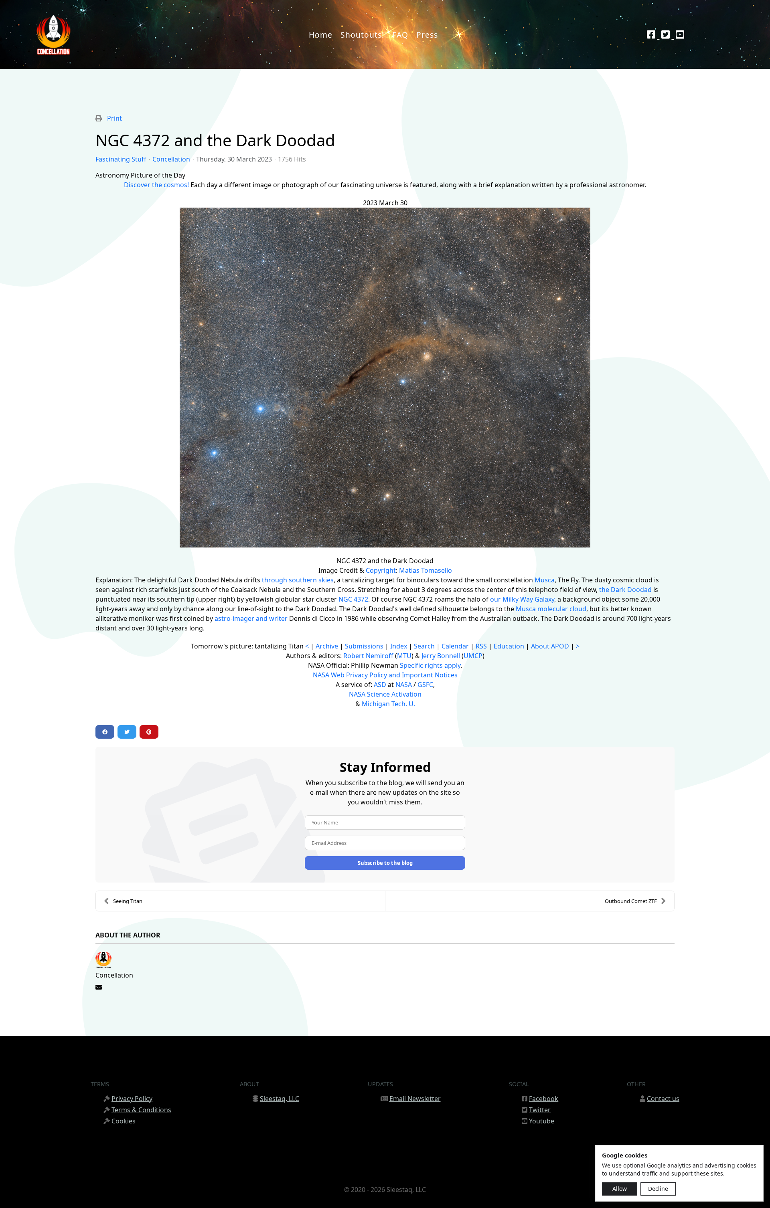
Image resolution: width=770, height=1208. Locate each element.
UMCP (473, 655)
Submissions (364, 646)
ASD (380, 684)
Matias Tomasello (425, 570)
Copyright (381, 570)
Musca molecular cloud (551, 608)
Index (398, 646)
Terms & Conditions (141, 1109)
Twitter (540, 1109)
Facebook (543, 1098)
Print (114, 118)
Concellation (171, 159)
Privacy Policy (131, 1098)
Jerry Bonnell (440, 655)
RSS (481, 646)
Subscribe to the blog (385, 863)
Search (424, 646)
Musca (545, 580)
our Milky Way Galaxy (522, 599)
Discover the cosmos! (156, 184)
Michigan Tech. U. (388, 703)
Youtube (541, 1121)
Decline (658, 1188)
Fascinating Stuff (120, 159)
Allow (619, 1188)
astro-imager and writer (251, 618)
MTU (404, 655)
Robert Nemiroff (368, 655)
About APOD (550, 646)
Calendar (455, 646)
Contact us (663, 1098)
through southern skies (298, 580)
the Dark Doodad (625, 589)
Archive (327, 646)
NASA (403, 684)
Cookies (123, 1121)
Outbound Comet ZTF (631, 901)
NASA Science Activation (385, 694)
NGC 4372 (353, 599)
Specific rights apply (430, 665)
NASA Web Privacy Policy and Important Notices (385, 675)
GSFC (425, 684)
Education (509, 646)
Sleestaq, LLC (279, 1098)
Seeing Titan (127, 901)
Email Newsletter (415, 1098)
